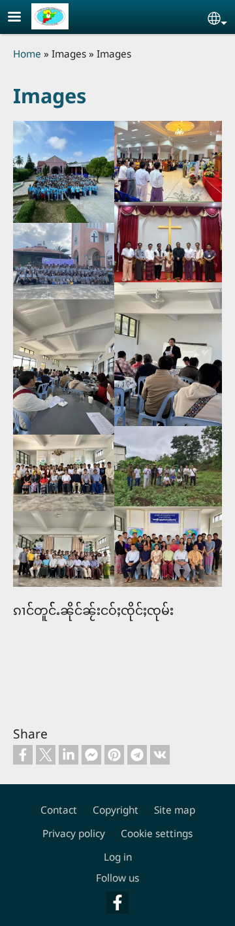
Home (27, 54)
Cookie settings (157, 833)
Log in (118, 857)
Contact (58, 810)
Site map (174, 810)
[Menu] (22, 18)
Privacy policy (73, 833)
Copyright (115, 810)
